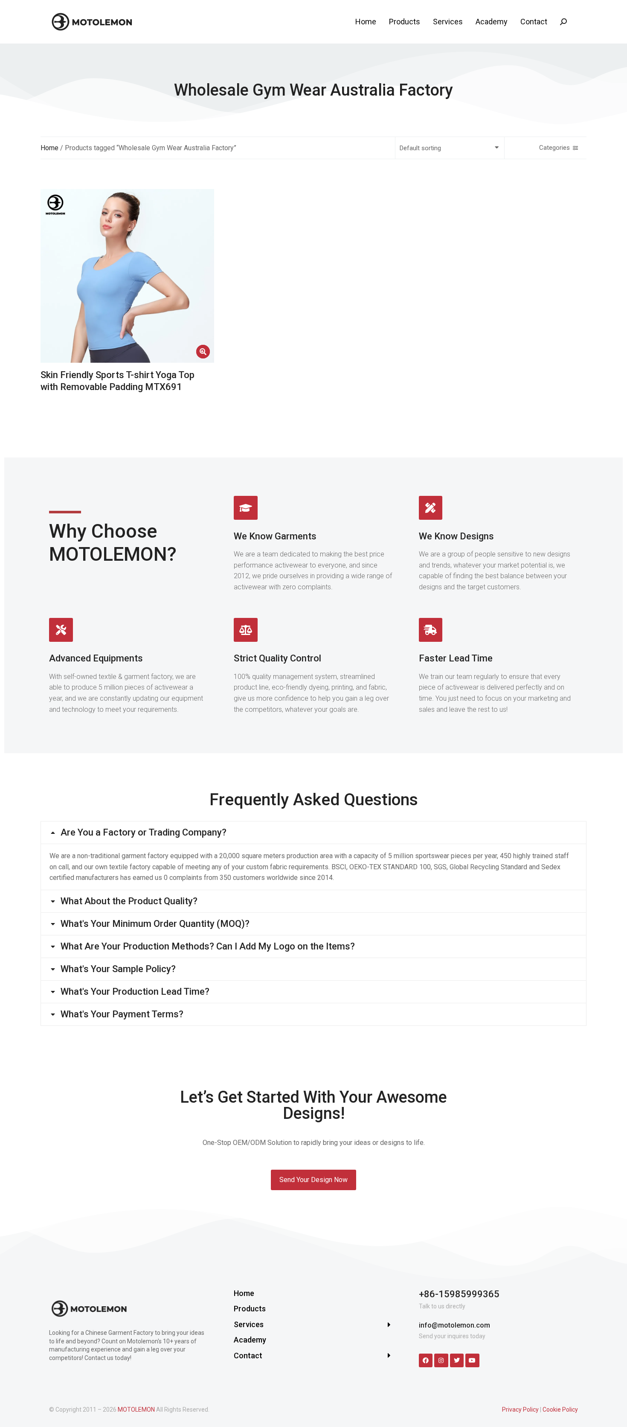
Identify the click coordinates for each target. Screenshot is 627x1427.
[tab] (313, 832)
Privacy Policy (520, 1409)
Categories (554, 147)
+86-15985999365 (459, 1294)
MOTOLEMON (136, 1409)
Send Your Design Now (313, 1180)
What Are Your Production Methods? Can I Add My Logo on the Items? (208, 946)
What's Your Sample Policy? (118, 969)
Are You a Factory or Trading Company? (143, 832)
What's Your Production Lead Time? (135, 991)
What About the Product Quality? (129, 901)
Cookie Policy (560, 1409)
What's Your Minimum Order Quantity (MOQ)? (155, 924)
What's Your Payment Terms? (122, 1014)
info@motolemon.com (454, 1325)
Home (49, 148)
